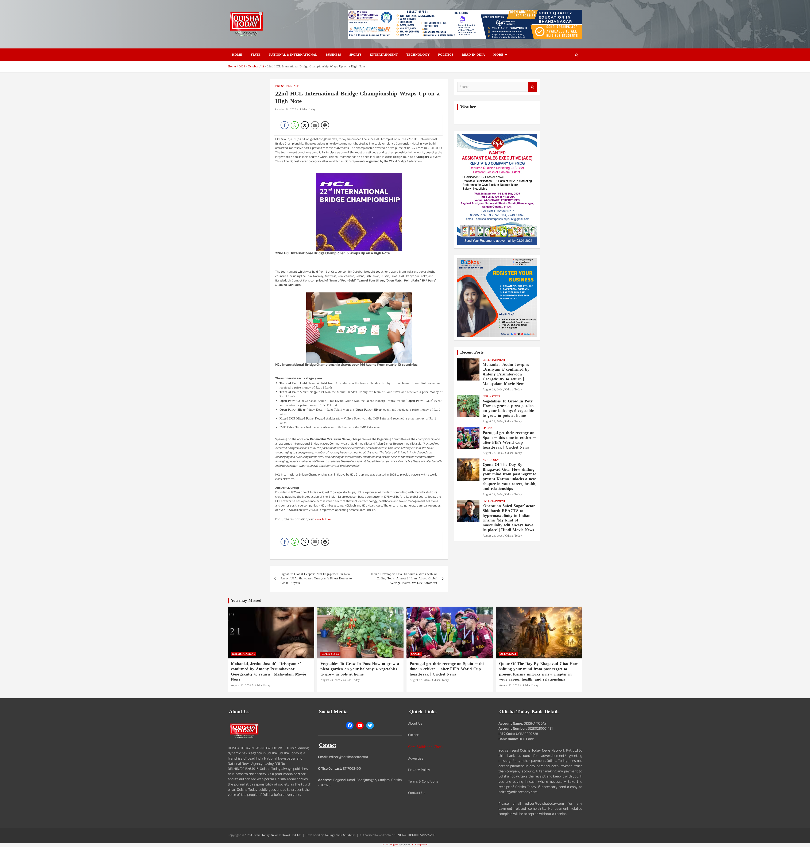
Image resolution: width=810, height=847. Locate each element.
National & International (293, 54)
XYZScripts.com (420, 845)
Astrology (491, 460)
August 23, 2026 (493, 389)
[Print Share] (325, 125)
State (256, 54)
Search (532, 87)
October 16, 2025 (285, 109)
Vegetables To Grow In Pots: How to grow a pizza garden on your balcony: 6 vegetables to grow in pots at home (509, 408)
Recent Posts (472, 352)
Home (237, 54)
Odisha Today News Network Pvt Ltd (276, 835)
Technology (418, 54)
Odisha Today (307, 109)
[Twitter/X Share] (305, 125)
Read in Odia (473, 54)
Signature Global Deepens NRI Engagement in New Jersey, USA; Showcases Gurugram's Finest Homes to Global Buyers (316, 579)
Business (333, 54)
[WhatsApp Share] (295, 125)
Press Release (287, 86)
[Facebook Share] (285, 125)
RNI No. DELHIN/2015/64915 (415, 835)
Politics (445, 54)
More (498, 54)
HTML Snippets (390, 845)
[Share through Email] (315, 125)
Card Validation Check (425, 747)
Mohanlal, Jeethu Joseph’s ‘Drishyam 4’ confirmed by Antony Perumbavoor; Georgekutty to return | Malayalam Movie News (506, 374)
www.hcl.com (323, 519)
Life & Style (491, 397)
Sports (355, 54)
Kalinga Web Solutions (340, 835)
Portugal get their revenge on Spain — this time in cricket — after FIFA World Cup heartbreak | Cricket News (509, 440)
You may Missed (246, 601)
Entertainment (384, 54)
